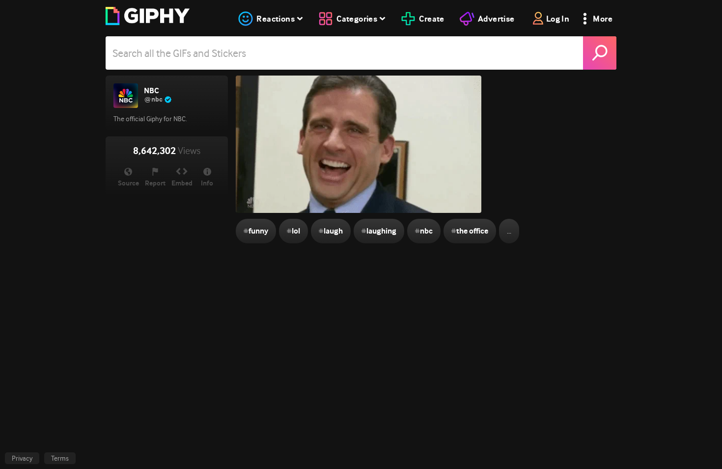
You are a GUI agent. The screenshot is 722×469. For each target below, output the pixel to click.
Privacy (22, 458)
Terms (60, 458)
